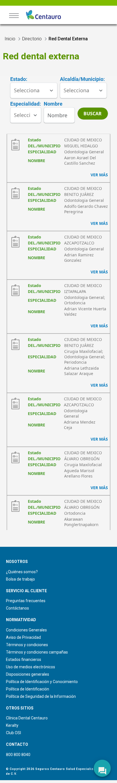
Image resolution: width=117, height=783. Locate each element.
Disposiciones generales (27, 674)
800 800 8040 (18, 754)
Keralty (12, 725)
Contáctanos (17, 608)
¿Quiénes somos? (22, 572)
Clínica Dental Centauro (27, 718)
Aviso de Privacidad (23, 637)
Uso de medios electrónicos (30, 667)
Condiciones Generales (26, 630)
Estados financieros (23, 659)
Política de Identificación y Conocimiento (42, 681)
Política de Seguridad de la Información (41, 696)
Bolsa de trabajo (20, 579)
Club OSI (13, 732)
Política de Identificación (27, 689)
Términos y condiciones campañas (37, 652)
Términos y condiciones (27, 644)
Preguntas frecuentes (25, 600)
